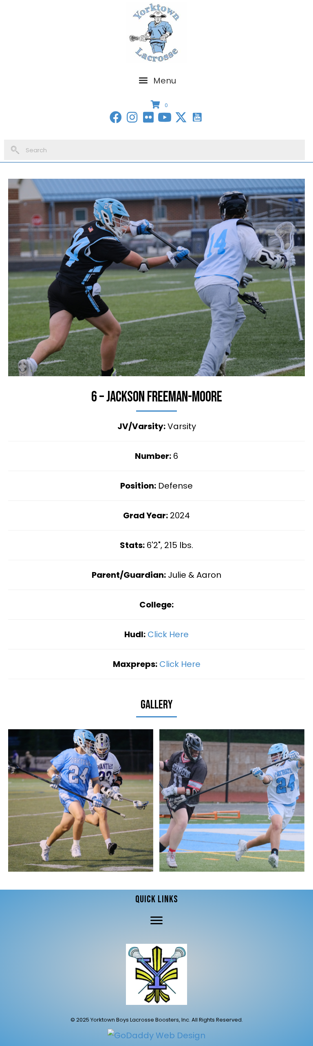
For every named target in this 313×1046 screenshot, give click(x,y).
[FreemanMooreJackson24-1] (231, 800)
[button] (116, 117)
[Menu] (156, 921)
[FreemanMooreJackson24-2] (80, 800)
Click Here (168, 634)
